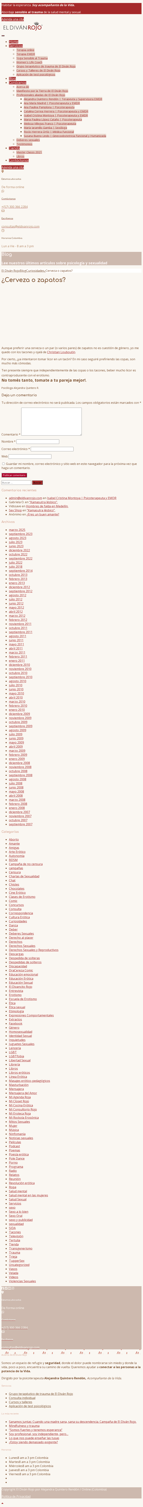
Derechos (15, 942)
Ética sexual (17, 1007)
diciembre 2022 (19, 550)
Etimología (16, 1011)
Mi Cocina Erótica (21, 1105)
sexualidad (16, 1224)
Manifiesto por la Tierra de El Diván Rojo (42, 91)
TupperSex (16, 1261)
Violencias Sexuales (22, 1281)
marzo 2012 (17, 616)
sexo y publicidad (21, 1220)
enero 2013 (17, 583)
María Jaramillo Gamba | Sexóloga (45, 127)
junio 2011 (16, 640)
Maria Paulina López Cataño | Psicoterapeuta (53, 119)
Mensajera (16, 1089)
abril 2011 (16, 648)
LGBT (13, 1052)
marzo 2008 (17, 800)
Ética (12, 1003)
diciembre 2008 (19, 763)
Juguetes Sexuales (21, 1044)
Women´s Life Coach (29, 62)
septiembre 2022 (20, 558)
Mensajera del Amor (23, 1093)
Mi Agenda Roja (20, 1097)
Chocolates (16, 889)
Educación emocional (23, 974)
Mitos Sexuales (19, 1122)
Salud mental (18, 1191)
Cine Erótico (17, 893)
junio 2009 (16, 738)
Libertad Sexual (20, 1060)
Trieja (13, 1257)
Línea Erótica (18, 1077)
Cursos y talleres (20, 1402)
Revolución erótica (22, 1183)
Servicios (16, 46)
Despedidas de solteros (25, 962)
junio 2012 (16, 603)
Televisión (16, 1236)
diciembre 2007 (19, 812)
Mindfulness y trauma (24, 1426)
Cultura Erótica (19, 917)
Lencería (15, 1048)
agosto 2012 (17, 595)
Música (14, 1130)
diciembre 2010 (19, 665)
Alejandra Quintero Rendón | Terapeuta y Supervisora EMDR (63, 99)
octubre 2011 (18, 628)
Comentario (10, 434)
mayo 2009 (16, 742)
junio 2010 (16, 689)
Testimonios (24, 144)
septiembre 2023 (20, 534)
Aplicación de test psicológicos (35, 74)
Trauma (14, 1252)
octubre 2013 (18, 575)
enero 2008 (17, 808)
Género (14, 1028)
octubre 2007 (18, 820)
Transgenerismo (20, 1248)
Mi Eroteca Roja (20, 1113)
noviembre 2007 (20, 816)
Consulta (15, 909)
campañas (16, 868)
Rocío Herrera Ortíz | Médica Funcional (49, 131)
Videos (13, 1277)
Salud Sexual (17, 1199)
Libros (20, 156)
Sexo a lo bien (18, 1212)
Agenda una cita (12, 19)
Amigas (14, 848)
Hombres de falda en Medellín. (47, 506)
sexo (12, 1207)
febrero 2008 (18, 804)
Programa (16, 1167)
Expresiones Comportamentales (31, 1015)
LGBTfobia (16, 1056)
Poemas (14, 1150)
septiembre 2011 (20, 632)
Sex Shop (15, 510)
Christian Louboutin (61, 352)
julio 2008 (15, 783)
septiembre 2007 (20, 824)
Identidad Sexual (20, 1036)
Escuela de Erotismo (23, 999)
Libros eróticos (19, 1073)
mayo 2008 (16, 791)
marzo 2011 (17, 652)
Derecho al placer (21, 938)
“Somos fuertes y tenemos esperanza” (35, 1430)
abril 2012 (16, 612)
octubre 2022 (18, 554)
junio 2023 (16, 546)
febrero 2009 (18, 755)
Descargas (16, 954)
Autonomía (16, 856)
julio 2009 (15, 734)
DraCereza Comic (21, 970)
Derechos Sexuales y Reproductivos (33, 950)
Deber (13, 929)
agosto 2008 (17, 779)
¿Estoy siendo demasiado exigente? (33, 1442)
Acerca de (22, 86)
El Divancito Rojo (20, 987)
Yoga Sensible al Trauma (32, 58)
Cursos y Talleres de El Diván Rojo (38, 70)
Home (13, 41)
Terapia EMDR (25, 54)
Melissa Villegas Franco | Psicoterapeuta (50, 123)
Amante (14, 844)
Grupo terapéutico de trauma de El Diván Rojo (46, 66)
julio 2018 (15, 567)
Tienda (14, 148)
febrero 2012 (18, 620)
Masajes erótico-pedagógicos (29, 1081)
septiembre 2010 (20, 677)
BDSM (13, 860)
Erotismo (15, 995)
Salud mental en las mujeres (28, 1195)
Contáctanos (19, 160)
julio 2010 (15, 685)
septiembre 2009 (20, 726)
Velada (13, 1273)
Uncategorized (19, 1265)
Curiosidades (18, 921)
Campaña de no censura (26, 864)
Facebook (15, 1023)
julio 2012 (15, 599)
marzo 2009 (17, 751)
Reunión (15, 1179)
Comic (13, 901)
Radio (13, 1171)
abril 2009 (16, 746)
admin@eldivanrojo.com (25, 498)
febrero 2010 (18, 706)
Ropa (12, 1187)
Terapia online (25, 50)
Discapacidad (18, 966)
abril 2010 (16, 697)
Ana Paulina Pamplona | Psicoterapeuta (49, 107)
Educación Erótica (21, 978)
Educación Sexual (21, 983)
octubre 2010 (18, 673)
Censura (15, 872)
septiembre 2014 (20, 571)
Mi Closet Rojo (19, 1101)
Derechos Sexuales (22, 946)
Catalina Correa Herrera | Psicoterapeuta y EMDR (56, 111)
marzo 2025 (17, 530)
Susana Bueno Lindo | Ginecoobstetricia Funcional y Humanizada (65, 136)
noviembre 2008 (20, 767)
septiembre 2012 (20, 591)
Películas (15, 1142)
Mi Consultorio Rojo (23, 1109)
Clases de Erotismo (22, 897)
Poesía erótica (19, 1154)
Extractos (15, 1019)
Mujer (13, 1126)
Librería (14, 1064)
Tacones (15, 1232)
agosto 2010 (17, 681)
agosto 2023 (17, 538)
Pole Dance (17, 1158)
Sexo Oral (15, 1216)
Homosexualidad (20, 1032)
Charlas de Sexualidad (24, 876)
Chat (12, 880)
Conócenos (17, 82)
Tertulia (14, 1240)
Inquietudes (17, 1040)
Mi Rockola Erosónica (24, 1118)
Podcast (14, 1146)
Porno (13, 1163)
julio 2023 (15, 542)
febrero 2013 (18, 579)
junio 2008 (16, 787)
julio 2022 (15, 562)
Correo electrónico (15, 449)
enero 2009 (17, 759)
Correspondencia (21, 913)
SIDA (12, 1228)
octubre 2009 (18, 722)
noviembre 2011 (20, 624)
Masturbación (18, 1085)
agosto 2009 (17, 730)
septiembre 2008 (20, 775)
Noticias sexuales (21, 1138)
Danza (13, 925)
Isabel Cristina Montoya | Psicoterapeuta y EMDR (56, 115)
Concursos (16, 905)
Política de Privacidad (16, 1496)
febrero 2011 (18, 657)
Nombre (8, 441)
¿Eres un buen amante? (43, 514)
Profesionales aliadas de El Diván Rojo (40, 95)
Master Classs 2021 (29, 152)
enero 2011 (17, 661)
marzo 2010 (17, 701)
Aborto (14, 839)
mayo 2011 (16, 644)
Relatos (14, 1175)
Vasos (13, 1269)
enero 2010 (17, 710)
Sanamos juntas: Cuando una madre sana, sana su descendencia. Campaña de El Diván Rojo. (72, 1422)
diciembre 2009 (19, 714)
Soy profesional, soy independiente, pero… (38, 1434)
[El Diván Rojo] (22, 30)
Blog (12, 78)
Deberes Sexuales (21, 933)
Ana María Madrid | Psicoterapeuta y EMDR (52, 103)
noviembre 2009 (20, 718)
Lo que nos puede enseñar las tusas (34, 1438)
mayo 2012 (16, 607)
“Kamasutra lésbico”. (43, 502)
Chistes (14, 884)
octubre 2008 (18, 771)
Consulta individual (22, 1398)
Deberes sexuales (28, 140)
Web (4, 456)
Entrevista (16, 991)
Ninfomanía (17, 1134)
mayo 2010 (16, 693)
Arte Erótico (17, 852)
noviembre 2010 (20, 669)
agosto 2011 (17, 636)
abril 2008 (16, 796)
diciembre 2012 (19, 587)
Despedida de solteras (24, 958)
